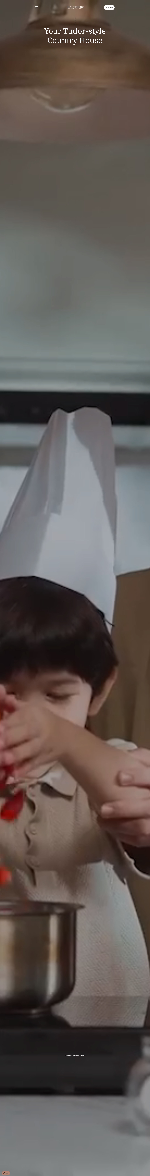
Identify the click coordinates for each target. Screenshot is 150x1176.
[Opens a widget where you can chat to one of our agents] (6, 1173)
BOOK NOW (109, 7)
